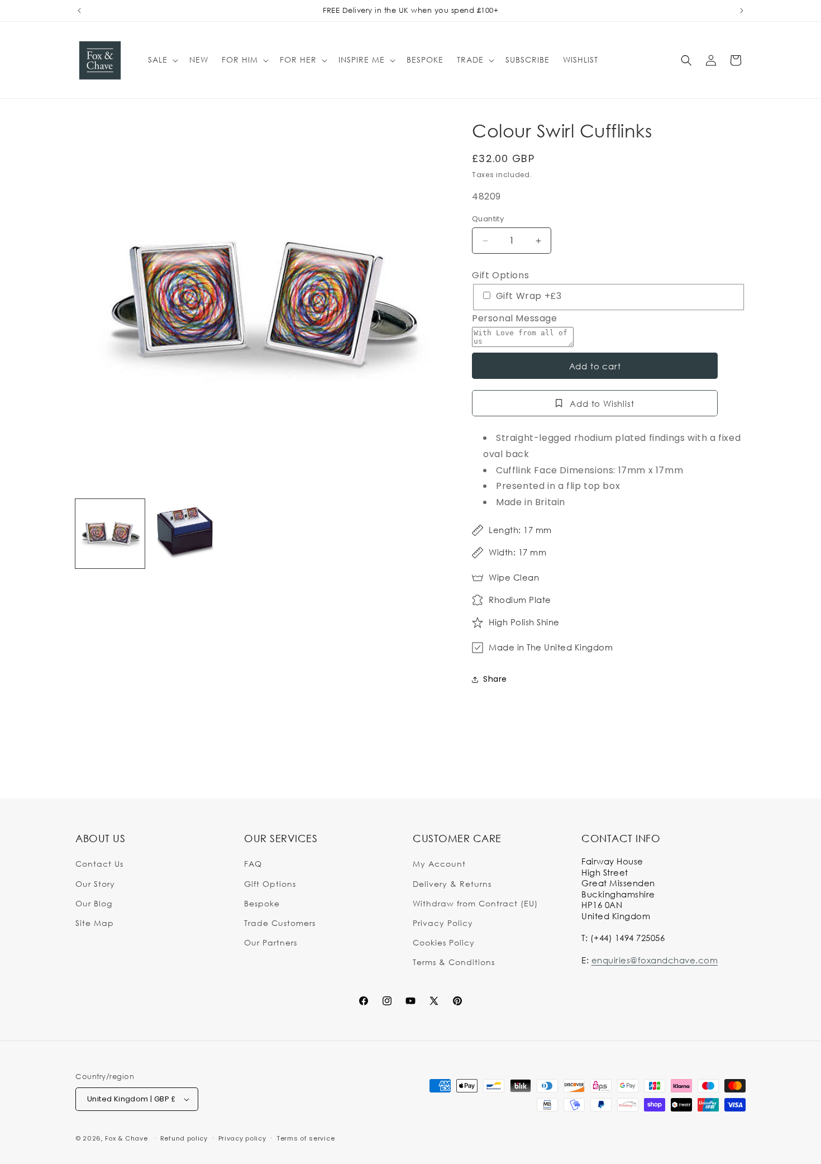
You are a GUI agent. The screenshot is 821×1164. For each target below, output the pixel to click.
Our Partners (270, 942)
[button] (162, 60)
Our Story (95, 884)
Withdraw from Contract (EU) (475, 903)
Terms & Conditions (454, 962)
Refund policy (184, 1138)
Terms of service (305, 1138)
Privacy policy (242, 1138)
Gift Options (500, 275)
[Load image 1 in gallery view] (110, 533)
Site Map (94, 923)
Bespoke (262, 903)
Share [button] (495, 679)
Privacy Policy (443, 923)
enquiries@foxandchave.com (654, 960)
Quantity (488, 218)
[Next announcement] (741, 10)
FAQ (253, 863)
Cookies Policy (444, 942)
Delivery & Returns (452, 884)
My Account (439, 863)
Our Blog (93, 903)
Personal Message (514, 318)
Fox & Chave (126, 1138)
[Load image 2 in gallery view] (184, 533)
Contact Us (99, 863)
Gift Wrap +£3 (527, 295)
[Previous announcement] (79, 10)
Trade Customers (280, 923)
